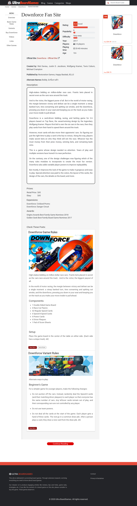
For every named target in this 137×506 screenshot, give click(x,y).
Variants (11, 28)
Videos (11, 37)
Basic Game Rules (11, 23)
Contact (93, 474)
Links (12, 41)
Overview (11, 18)
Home (7, 7)
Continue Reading (60, 444)
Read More (33, 347)
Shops (68, 3)
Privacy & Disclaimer (97, 478)
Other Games (11, 45)
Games (50, 3)
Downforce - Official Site (47, 58)
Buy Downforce (11, 33)
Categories (59, 3)
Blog (43, 3)
